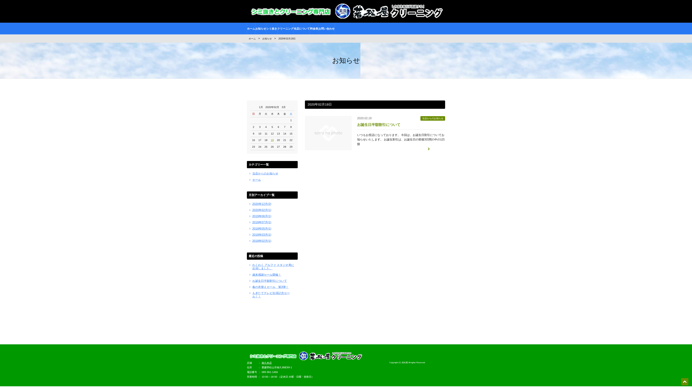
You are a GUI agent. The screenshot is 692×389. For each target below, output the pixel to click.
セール (256, 179)
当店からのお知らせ (432, 118)
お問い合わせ (326, 28)
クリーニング (285, 28)
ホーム (251, 28)
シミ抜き (271, 28)
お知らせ (260, 28)
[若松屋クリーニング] (346, 16)
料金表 (314, 28)
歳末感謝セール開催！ (266, 274)
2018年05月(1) (261, 228)
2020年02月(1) (261, 210)
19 (272, 140)
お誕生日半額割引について (378, 125)
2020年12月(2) (261, 203)
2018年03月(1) (261, 234)
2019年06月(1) (261, 216)
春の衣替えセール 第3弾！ (270, 287)
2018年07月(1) (261, 222)
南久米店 (267, 362)
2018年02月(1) (261, 240)
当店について (302, 28)
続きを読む (438, 148)
